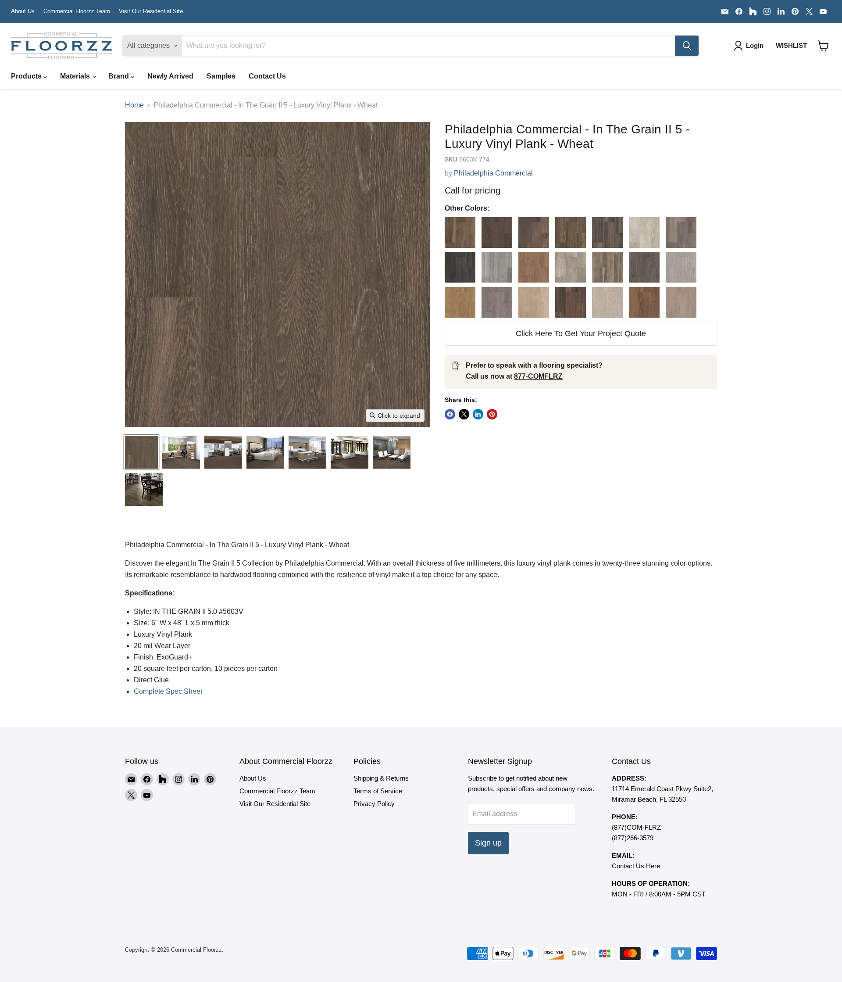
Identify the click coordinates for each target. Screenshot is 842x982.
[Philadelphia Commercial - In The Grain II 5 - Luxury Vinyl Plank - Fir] (570, 267)
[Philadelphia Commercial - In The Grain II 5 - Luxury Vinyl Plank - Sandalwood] (644, 302)
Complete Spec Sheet (168, 691)
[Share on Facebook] (450, 414)
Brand (119, 76)
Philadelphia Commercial (493, 173)
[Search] (687, 46)
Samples (221, 76)
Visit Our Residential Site (151, 11)
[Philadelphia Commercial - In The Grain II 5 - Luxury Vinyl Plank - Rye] (607, 302)
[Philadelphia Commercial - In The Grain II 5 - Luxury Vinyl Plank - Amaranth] (460, 232)
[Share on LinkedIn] (478, 414)
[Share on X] (464, 414)
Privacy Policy (374, 803)
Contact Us (267, 76)
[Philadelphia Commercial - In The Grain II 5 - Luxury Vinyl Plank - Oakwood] (570, 302)
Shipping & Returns (381, 778)
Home (134, 105)
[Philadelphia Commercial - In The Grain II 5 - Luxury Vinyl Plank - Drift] (644, 232)
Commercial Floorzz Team (76, 11)
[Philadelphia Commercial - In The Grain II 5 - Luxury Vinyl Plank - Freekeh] (644, 267)
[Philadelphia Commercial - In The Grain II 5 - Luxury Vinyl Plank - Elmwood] (681, 232)
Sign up (488, 843)
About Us (23, 11)
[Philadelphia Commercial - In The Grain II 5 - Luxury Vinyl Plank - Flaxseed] (607, 267)
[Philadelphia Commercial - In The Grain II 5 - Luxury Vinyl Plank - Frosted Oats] (681, 267)
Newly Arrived (170, 76)
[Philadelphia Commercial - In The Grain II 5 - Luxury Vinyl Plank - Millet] (460, 302)
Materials (76, 76)
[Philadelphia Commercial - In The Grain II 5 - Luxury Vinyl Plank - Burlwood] (570, 232)
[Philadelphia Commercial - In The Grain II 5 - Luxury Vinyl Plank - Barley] (497, 232)
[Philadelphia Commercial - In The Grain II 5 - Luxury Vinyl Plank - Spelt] (681, 302)
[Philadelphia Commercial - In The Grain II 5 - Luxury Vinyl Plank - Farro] (533, 267)
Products (27, 76)
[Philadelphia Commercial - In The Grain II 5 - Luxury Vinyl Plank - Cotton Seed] (607, 232)
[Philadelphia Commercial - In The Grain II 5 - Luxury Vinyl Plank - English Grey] (497, 267)
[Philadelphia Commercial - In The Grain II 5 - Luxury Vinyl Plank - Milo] (497, 302)
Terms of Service (377, 791)
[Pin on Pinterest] (492, 414)
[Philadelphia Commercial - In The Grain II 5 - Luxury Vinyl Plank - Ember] (460, 267)
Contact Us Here (636, 866)
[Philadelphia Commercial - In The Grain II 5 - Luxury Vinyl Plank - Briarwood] (533, 232)
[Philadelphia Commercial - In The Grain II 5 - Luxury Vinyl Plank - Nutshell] (533, 302)
